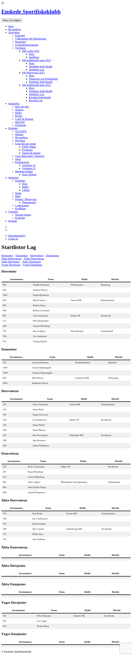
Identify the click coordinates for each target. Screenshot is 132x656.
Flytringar (27, 149)
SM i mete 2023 (30, 51)
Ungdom (13, 211)
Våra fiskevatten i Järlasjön (29, 156)
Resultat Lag (36, 100)
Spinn (18, 193)
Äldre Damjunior (31, 261)
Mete (18, 196)
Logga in (13, 238)
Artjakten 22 (29, 165)
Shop (18, 159)
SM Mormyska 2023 (33, 72)
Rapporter (20, 41)
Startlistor (34, 57)
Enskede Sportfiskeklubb (31, 11)
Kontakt (12, 220)
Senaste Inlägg (23, 214)
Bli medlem (14, 29)
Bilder (18, 112)
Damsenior (22, 255)
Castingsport (22, 205)
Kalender (20, 35)
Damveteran (52, 255)
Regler (18, 115)
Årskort (19, 109)
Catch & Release (24, 119)
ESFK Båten (29, 146)
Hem (11, 26)
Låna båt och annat (25, 143)
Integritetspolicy (17, 235)
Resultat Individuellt (40, 97)
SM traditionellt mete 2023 (36, 60)
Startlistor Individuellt (40, 66)
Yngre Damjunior (32, 264)
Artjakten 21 (29, 168)
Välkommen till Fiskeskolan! (30, 38)
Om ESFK (21, 131)
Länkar (26, 190)
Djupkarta (20, 125)
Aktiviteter (14, 32)
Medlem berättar (24, 171)
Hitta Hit (20, 122)
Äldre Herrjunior (10, 261)
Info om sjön (22, 106)
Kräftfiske (20, 208)
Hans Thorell (29, 174)
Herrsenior (7, 255)
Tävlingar (20, 48)
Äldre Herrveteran (11, 258)
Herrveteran (36, 255)
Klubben (13, 128)
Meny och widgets (12, 20)
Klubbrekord (22, 162)
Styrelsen (20, 140)
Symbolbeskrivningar (26, 44)
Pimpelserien (29, 202)
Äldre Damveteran (34, 258)
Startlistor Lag (36, 69)
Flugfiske (20, 180)
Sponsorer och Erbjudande (43, 78)
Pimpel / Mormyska (25, 199)
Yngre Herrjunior (10, 264)
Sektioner (13, 177)
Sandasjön (13, 103)
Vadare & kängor (31, 153)
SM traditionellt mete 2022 (36, 85)
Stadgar (19, 134)
